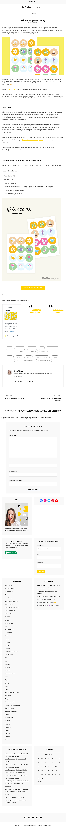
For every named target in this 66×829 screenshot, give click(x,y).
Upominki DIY (9, 717)
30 (42, 778)
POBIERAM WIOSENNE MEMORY (33, 287)
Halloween (8, 636)
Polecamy (8, 695)
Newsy (7, 676)
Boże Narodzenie (10, 588)
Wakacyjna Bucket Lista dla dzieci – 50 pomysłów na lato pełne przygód (16, 791)
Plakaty (7, 689)
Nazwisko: (40, 562)
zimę (15, 89)
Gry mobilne (8, 632)
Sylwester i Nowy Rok (11, 711)
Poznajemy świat (10, 702)
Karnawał (7, 648)
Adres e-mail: (40, 545)
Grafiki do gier (9, 623)
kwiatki (19, 357)
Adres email (13, 471)
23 (42, 774)
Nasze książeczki (10, 673)
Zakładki (7, 736)
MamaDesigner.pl (28, 825)
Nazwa (11, 462)
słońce (55, 357)
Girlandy (7, 620)
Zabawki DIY (42, 351)
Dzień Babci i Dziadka (11, 601)
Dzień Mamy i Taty (10, 610)
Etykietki (7, 617)
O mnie (7, 683)
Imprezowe (8, 639)
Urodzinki (7, 721)
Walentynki (8, 724)
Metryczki (7, 664)
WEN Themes (47, 825)
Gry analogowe (52, 348)
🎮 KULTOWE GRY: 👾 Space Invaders (48, 605)
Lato (6, 661)
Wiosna (32, 351)
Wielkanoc (8, 727)
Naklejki (7, 670)
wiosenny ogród (45, 360)
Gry (42, 348)
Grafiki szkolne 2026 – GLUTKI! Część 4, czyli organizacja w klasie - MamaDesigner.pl (16, 756)
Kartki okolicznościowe (11, 651)
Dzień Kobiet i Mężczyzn (12, 607)
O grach (7, 680)
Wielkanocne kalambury (58, 311)
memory (28, 357)
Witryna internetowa (15, 480)
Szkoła (7, 714)
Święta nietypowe (10, 708)
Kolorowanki (8, 658)
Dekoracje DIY (9, 591)
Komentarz (13, 435)
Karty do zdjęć (9, 654)
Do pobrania (20, 348)
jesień (11, 89)
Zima (6, 740)
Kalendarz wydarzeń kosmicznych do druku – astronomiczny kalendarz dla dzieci (16, 800)
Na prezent (8, 667)
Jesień (7, 645)
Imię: (38, 554)
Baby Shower (9, 585)
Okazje (22, 351)
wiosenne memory (29, 360)
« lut (38, 781)
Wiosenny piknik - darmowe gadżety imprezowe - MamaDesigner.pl (29, 417)
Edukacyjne (32, 348)
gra (11, 357)
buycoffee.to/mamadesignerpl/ (32, 140)
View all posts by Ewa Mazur (23, 381)
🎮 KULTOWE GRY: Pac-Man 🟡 (46, 602)
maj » (41, 781)
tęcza (17, 360)
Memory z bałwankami (35, 311)
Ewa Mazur (8, 789)
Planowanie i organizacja (12, 692)
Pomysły (7, 699)
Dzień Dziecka (9, 604)
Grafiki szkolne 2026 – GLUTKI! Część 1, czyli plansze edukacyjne (17, 783)
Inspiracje (7, 642)
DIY (10, 348)
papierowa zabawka (42, 357)
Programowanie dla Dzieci (12, 705)
